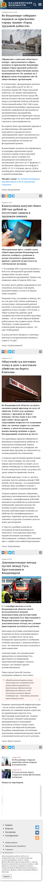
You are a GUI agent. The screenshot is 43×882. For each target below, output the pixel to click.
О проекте (9, 849)
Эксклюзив (10, 832)
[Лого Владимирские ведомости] (16, 4)
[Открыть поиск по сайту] (35, 6)
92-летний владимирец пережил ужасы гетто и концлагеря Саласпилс (21, 182)
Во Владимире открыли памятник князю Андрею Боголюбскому (24, 762)
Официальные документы (15, 846)
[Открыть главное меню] (40, 6)
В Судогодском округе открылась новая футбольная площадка (26, 774)
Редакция (9, 853)
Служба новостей (15, 345)
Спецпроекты (11, 835)
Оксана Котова (14, 189)
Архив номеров (11, 842)
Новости (9, 828)
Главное (9, 825)
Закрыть (6, 876)
